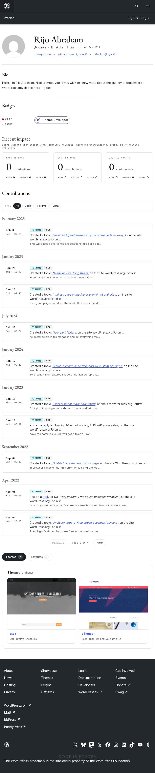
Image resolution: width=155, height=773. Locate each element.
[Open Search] (136, 6)
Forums (41, 205)
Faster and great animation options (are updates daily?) (89, 235)
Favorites (39, 556)
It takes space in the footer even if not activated (84, 294)
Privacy (9, 692)
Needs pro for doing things (70, 273)
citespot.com (43, 54)
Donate (123, 685)
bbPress (12, 719)
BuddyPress (15, 727)
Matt (9, 712)
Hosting (10, 685)
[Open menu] (148, 6)
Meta (55, 205)
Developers (86, 685)
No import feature (64, 332)
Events (120, 678)
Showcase (49, 671)
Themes (13, 556)
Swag (121, 692)
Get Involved (125, 671)
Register (133, 18)
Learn (82, 671)
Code (28, 205)
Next (100, 542)
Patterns (47, 692)
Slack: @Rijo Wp (105, 54)
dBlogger (88, 633)
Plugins (46, 685)
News (8, 678)
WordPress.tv (90, 692)
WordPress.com (17, 705)
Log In (145, 18)
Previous (58, 542)
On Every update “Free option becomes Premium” (85, 522)
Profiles (9, 18)
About (8, 671)
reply (46, 425)
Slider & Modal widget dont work (73, 404)
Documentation (89, 678)
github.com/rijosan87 (73, 54)
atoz (13, 633)
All (17, 205)
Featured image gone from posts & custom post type (87, 366)
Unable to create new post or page (75, 463)
